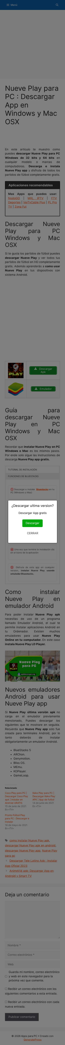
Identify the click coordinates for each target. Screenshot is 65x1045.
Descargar (32, 523)
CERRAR (32, 533)
